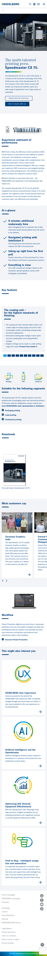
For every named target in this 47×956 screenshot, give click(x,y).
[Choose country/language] (34, 4)
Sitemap (5, 919)
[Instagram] (41, 908)
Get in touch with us (17, 104)
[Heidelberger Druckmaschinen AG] (10, 4)
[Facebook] (41, 900)
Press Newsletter (8, 915)
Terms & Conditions (9, 936)
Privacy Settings (8, 943)
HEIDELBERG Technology (11, 899)
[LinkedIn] (41, 896)
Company (5, 902)
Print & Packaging (8, 895)
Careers (5, 912)
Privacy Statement (8, 932)
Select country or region (10, 939)
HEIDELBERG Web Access (11, 923)
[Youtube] (41, 904)
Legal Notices (7, 929)
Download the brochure (19, 98)
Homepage (6, 908)
